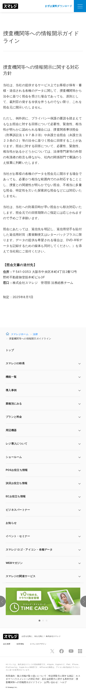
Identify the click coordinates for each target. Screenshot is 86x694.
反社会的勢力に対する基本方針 (58, 679)
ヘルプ (63, 682)
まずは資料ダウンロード (58, 5)
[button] (43, 563)
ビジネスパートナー (18, 509)
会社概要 (6, 644)
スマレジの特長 (15, 363)
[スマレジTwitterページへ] (52, 651)
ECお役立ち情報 (16, 496)
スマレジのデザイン (38, 644)
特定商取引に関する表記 (61, 676)
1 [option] (39, 620)
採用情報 (20, 644)
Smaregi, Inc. (12, 687)
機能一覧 (11, 376)
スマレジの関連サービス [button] (21, 576)
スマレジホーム (19, 334)
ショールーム (14, 457)
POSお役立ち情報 (17, 470)
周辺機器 (11, 430)
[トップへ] (10, 6)
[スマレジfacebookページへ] (61, 651)
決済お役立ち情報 (16, 483)
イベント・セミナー (18, 536)
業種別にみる (14, 403)
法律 (35, 334)
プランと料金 (14, 416)
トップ (10, 350)
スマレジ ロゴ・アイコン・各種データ (29, 549)
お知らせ (11, 523)
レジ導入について (16, 443)
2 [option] (43, 620)
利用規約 (10, 676)
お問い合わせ (51, 682)
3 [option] (46, 620)
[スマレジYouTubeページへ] (71, 651)
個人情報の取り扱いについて (32, 676)
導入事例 (11, 390)
